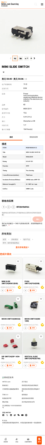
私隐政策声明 (6, 398)
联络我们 (5, 385)
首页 (4, 239)
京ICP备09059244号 (28, 402)
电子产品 (26, 239)
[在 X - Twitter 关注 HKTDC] (7, 415)
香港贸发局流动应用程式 (30, 385)
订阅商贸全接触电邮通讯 (10, 389)
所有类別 (14, 239)
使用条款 (25, 394)
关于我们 (25, 382)
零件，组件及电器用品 (11, 243)
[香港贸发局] (22, 378)
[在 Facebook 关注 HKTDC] (3, 415)
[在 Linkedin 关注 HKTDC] (11, 415)
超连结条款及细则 (28, 398)
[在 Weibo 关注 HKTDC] (15, 415)
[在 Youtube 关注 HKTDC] (22, 415)
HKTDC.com (6, 382)
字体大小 (5, 394)
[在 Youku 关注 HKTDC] (26, 415)
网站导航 (5, 402)
